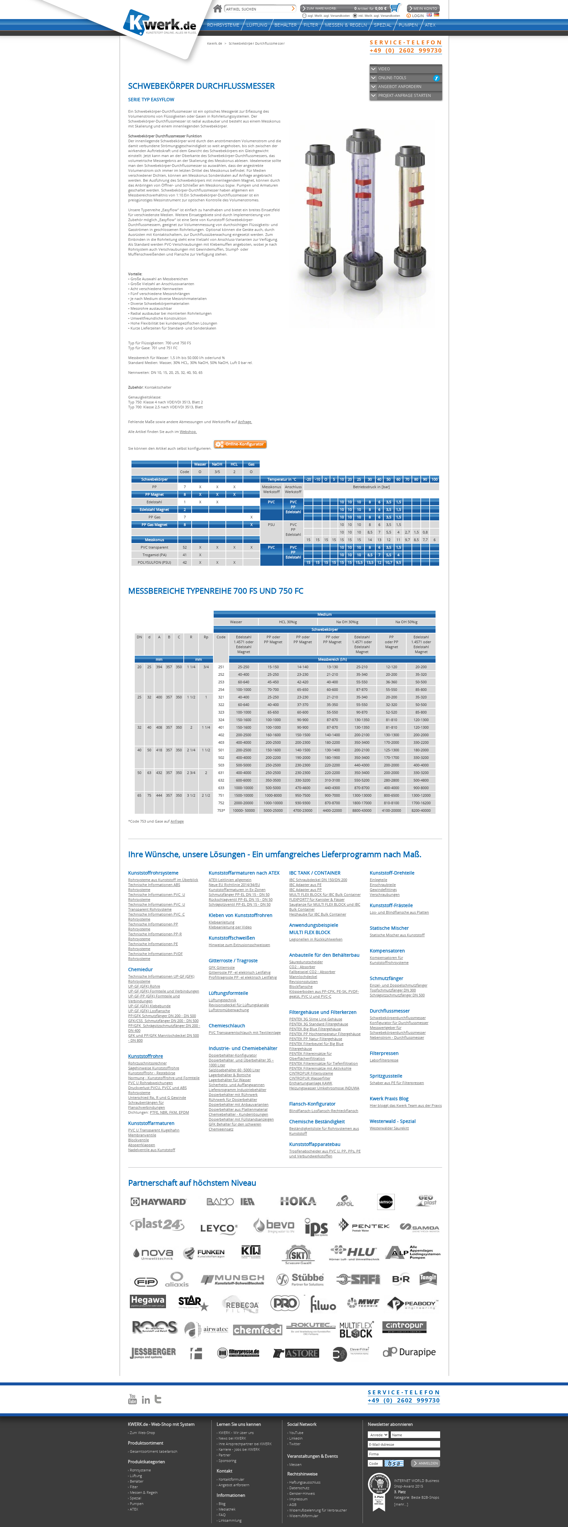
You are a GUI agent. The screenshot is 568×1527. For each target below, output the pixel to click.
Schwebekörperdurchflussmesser (398, 1017)
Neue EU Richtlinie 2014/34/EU (234, 884)
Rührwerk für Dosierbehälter (233, 1099)
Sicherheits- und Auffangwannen (237, 1084)
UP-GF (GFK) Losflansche (149, 1010)
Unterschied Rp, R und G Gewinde (157, 1097)
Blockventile (138, 1139)
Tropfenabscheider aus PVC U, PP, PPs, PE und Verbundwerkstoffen (325, 1153)
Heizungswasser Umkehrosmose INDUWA (324, 1087)
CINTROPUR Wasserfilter (309, 1078)
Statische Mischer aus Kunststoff (397, 934)
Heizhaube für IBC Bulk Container (317, 914)
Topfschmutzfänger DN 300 (393, 990)
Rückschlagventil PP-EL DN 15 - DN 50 (240, 899)
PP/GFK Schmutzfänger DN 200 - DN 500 (162, 1015)
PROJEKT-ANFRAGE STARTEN (404, 95)
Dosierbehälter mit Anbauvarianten (239, 1104)
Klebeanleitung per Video (230, 926)
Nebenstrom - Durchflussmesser (397, 1037)
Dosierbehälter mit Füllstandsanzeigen (241, 1119)
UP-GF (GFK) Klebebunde (149, 1005)
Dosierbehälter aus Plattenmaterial (238, 1109)
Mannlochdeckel (303, 976)
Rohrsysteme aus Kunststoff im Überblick (163, 879)
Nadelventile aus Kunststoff (151, 1149)
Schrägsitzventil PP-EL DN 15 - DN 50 (240, 904)
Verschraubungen (385, 894)
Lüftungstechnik (222, 999)
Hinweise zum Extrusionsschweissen (239, 944)
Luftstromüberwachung (229, 1009)
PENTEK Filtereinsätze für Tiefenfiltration (323, 1063)
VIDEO (384, 69)
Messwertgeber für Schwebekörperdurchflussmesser (398, 1030)
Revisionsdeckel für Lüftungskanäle (239, 1004)
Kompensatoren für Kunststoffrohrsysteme (389, 960)
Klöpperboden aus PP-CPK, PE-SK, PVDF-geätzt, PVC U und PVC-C (324, 994)
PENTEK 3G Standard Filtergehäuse (318, 1023)
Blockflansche (301, 986)
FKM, (174, 1112)
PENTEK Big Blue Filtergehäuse (315, 1028)
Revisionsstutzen (303, 981)
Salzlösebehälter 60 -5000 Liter (234, 1069)
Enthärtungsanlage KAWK (310, 1083)
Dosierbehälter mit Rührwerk (233, 1094)
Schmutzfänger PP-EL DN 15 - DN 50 (239, 894)
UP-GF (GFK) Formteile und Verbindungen (163, 991)
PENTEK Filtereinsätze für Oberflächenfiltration (310, 1056)
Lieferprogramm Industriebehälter (237, 1089)
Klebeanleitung (221, 922)
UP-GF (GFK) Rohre (144, 986)
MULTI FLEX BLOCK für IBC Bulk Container (325, 894)
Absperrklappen (141, 1144)
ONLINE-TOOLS (392, 77)
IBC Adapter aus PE (305, 884)
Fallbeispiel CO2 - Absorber (312, 971)
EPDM (184, 1112)
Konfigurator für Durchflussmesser (399, 1022)
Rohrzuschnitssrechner (147, 1062)
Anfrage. (245, 421)
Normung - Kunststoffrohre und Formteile (164, 1077)
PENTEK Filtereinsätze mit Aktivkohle (320, 1068)
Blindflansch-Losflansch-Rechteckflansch (323, 1110)
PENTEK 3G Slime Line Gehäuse (315, 1018)
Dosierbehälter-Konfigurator (233, 1055)
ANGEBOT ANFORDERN (399, 86)
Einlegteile (378, 879)
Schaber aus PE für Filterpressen (397, 1082)
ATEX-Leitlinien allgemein (230, 879)
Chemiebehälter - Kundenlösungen (238, 1114)
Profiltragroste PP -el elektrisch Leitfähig (243, 977)
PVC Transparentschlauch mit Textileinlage (245, 1032)
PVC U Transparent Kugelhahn (153, 1130)
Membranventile (142, 1134)
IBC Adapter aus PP (305, 889)
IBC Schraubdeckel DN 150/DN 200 (318, 879)
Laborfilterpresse (384, 1060)
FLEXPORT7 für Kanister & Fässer (316, 899)
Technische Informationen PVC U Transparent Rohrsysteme (156, 907)
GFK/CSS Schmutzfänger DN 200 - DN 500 (163, 1020)
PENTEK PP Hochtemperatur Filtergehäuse (325, 1033)
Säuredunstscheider (306, 961)
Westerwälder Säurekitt (389, 1128)
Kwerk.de (214, 43)
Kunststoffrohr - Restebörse (151, 1072)
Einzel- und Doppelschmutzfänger (398, 985)
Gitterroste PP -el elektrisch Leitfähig (240, 972)
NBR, (164, 1112)
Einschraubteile (383, 884)
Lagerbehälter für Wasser (230, 1079)
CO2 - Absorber (302, 966)
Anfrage (177, 821)
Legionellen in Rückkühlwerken (316, 939)
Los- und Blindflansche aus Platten (399, 912)
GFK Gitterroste (222, 967)
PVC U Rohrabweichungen (150, 1082)
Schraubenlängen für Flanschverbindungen (146, 1105)
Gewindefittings (383, 889)
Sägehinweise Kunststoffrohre (153, 1067)
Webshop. (188, 431)
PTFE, (155, 1112)
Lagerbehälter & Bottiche (230, 1074)
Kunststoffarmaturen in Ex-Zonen (237, 889)
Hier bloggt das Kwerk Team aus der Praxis (406, 1105)
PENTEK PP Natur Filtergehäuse (315, 1038)
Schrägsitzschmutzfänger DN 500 (397, 994)
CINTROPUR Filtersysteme (311, 1073)
